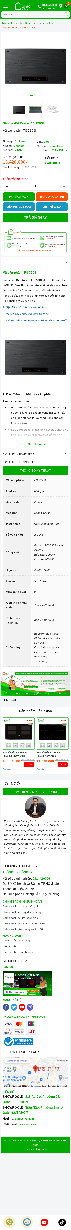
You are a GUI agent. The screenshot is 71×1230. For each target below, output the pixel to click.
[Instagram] (30, 1007)
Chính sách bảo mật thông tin (21, 906)
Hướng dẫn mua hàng (16, 940)
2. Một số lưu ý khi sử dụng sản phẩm (26, 313)
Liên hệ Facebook (19, 206)
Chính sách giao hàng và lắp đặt (23, 929)
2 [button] (35, 95)
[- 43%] (19, 733)
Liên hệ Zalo (52, 206)
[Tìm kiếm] (66, 14)
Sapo (44, 1149)
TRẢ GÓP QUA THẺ (52, 196)
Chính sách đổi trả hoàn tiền (20, 917)
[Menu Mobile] (5, 6)
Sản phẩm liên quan (35, 711)
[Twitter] (14, 1007)
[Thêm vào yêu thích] (66, 123)
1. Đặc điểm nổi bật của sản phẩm (24, 307)
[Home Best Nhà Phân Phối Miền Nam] (23, 6)
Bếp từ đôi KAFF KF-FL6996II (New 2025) (15, 754)
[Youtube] (22, 1007)
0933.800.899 (48, 8)
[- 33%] (53, 733)
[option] (35, 66)
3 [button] (39, 95)
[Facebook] (6, 1007)
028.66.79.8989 (49, 5)
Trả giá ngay (35, 217)
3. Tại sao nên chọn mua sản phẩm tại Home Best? (35, 320)
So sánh (7, 769)
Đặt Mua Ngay (19, 196)
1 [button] (31, 95)
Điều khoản (10, 946)
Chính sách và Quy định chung (22, 912)
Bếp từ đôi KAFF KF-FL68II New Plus (49, 754)
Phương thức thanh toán (18, 951)
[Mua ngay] (35, 733)
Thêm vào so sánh (15, 179)
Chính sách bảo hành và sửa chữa (24, 923)
